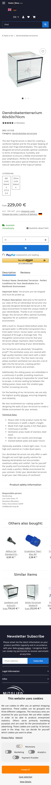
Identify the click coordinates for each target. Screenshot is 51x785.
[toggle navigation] (3, 2)
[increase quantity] (45, 240)
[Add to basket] (4, 44)
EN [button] (14, 17)
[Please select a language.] (10, 9)
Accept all (25, 769)
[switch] (19, 746)
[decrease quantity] (5, 240)
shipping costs (28, 211)
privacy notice (24, 648)
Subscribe (38, 661)
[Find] (45, 24)
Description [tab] (9, 272)
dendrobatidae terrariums (24, 133)
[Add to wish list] (43, 51)
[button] (23, 17)
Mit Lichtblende (7, 186)
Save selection (25, 776)
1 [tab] (23, 98)
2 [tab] (25, 98)
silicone (24, 395)
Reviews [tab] (25, 272)
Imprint (19, 737)
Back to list (8, 35)
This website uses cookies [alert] (25, 698)
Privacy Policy (7, 737)
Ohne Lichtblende (16, 183)
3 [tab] (28, 98)
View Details (25, 781)
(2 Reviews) (19, 123)
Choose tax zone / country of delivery (20, 214)
